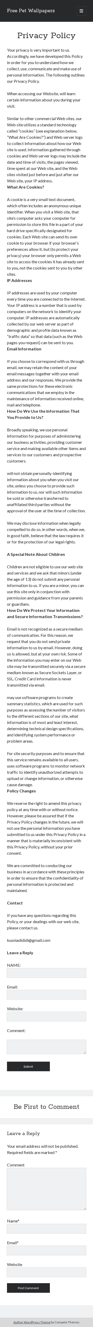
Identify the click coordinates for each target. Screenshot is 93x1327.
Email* (13, 1242)
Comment (16, 1164)
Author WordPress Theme (31, 1322)
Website (14, 1264)
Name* (13, 1220)
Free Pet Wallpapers (31, 11)
